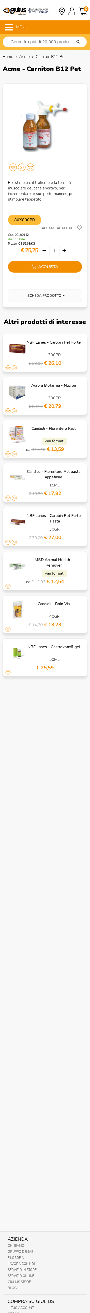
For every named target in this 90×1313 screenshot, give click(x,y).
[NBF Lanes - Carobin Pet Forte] (17, 348)
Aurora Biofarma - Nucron (53, 385)
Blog (12, 1288)
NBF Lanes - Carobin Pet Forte (53, 342)
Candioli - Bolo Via (54, 604)
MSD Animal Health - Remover (53, 562)
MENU (21, 27)
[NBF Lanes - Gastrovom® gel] (17, 653)
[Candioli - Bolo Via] (17, 610)
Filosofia (16, 1258)
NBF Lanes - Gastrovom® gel (54, 647)
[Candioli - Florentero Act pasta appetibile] (17, 477)
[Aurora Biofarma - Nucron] (17, 391)
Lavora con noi (21, 1264)
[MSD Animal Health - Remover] (17, 565)
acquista (47, 267)
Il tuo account (21, 1308)
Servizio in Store (22, 1270)
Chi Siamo (16, 1245)
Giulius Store (19, 1282)
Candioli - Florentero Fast (54, 428)
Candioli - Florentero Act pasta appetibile (53, 474)
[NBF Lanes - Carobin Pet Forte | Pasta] (17, 521)
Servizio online (21, 1276)
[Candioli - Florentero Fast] (17, 434)
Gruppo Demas (20, 1252)
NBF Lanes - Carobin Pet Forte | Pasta (53, 518)
